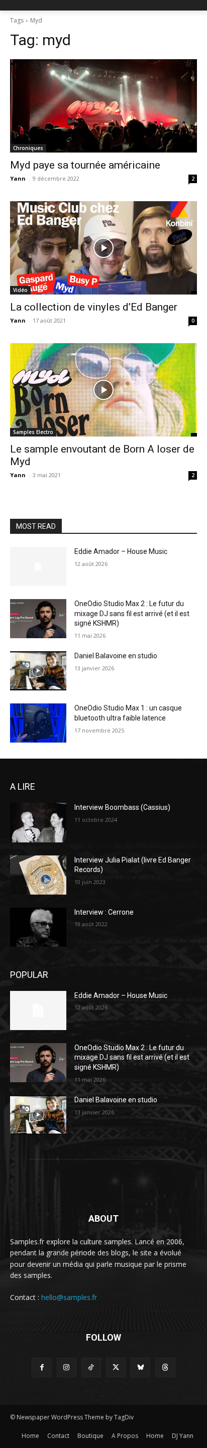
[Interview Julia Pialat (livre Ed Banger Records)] (38, 875)
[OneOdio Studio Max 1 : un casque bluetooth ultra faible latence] (38, 723)
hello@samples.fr (69, 1297)
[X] (116, 1367)
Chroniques (28, 148)
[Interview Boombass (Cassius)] (38, 822)
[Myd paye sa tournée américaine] (103, 106)
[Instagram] (66, 1367)
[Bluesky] (140, 1367)
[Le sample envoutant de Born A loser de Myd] (103, 390)
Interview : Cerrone (104, 912)
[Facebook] (41, 1367)
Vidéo (20, 290)
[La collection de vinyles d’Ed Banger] (103, 248)
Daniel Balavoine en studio (115, 656)
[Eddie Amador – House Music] (38, 566)
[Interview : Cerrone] (38, 927)
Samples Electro (33, 432)
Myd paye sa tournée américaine (85, 165)
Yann (18, 178)
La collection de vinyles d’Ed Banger (93, 307)
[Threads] (165, 1367)
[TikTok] (91, 1367)
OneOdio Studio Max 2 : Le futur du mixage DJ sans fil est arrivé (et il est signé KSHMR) (131, 613)
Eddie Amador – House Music (120, 551)
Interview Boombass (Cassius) (122, 807)
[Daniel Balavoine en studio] (38, 670)
